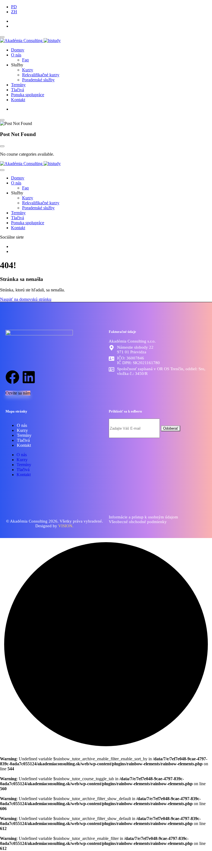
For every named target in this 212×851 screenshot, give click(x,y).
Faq (25, 60)
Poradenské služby (38, 79)
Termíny (18, 84)
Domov (17, 50)
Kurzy (27, 69)
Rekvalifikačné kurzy (40, 74)
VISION (65, 526)
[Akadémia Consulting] (30, 40)
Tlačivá (17, 89)
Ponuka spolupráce (27, 94)
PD (14, 6)
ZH (14, 11)
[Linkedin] (29, 377)
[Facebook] (12, 377)
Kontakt (18, 99)
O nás (16, 55)
